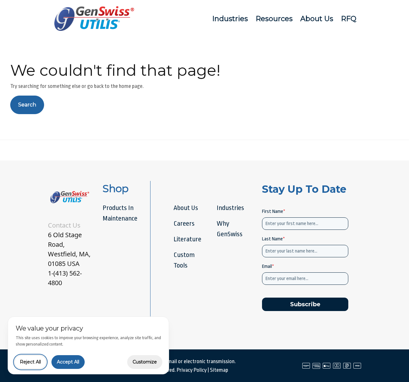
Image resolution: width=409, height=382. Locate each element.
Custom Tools (184, 260)
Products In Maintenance (120, 213)
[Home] (95, 19)
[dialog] (88, 345)
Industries (230, 18)
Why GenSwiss (230, 229)
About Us (316, 18)
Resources (274, 18)
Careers (184, 223)
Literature (187, 239)
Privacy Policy (192, 370)
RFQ (348, 18)
